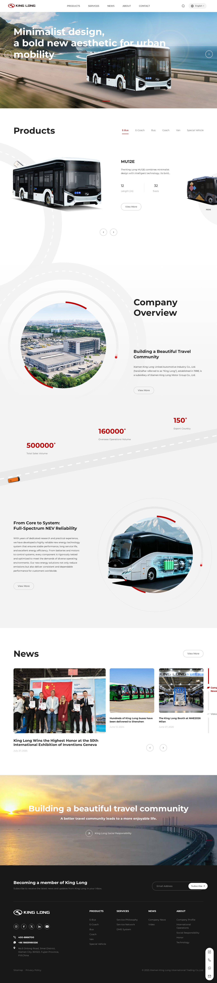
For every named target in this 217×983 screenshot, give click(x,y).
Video (151, 924)
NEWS (111, 6)
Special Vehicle (195, 130)
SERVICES (93, 6)
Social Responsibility (187, 932)
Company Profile (185, 919)
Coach (165, 130)
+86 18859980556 (28, 942)
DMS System (124, 929)
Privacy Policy (33, 970)
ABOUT (127, 6)
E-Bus (125, 130)
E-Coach (140, 130)
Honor (179, 937)
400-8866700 (26, 937)
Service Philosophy (127, 919)
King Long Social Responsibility (113, 833)
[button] (8, 54)
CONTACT (144, 6)
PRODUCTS (73, 6)
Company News (157, 919)
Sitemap (18, 970)
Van (178, 130)
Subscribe (196, 886)
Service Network (126, 924)
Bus (153, 130)
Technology (182, 942)
